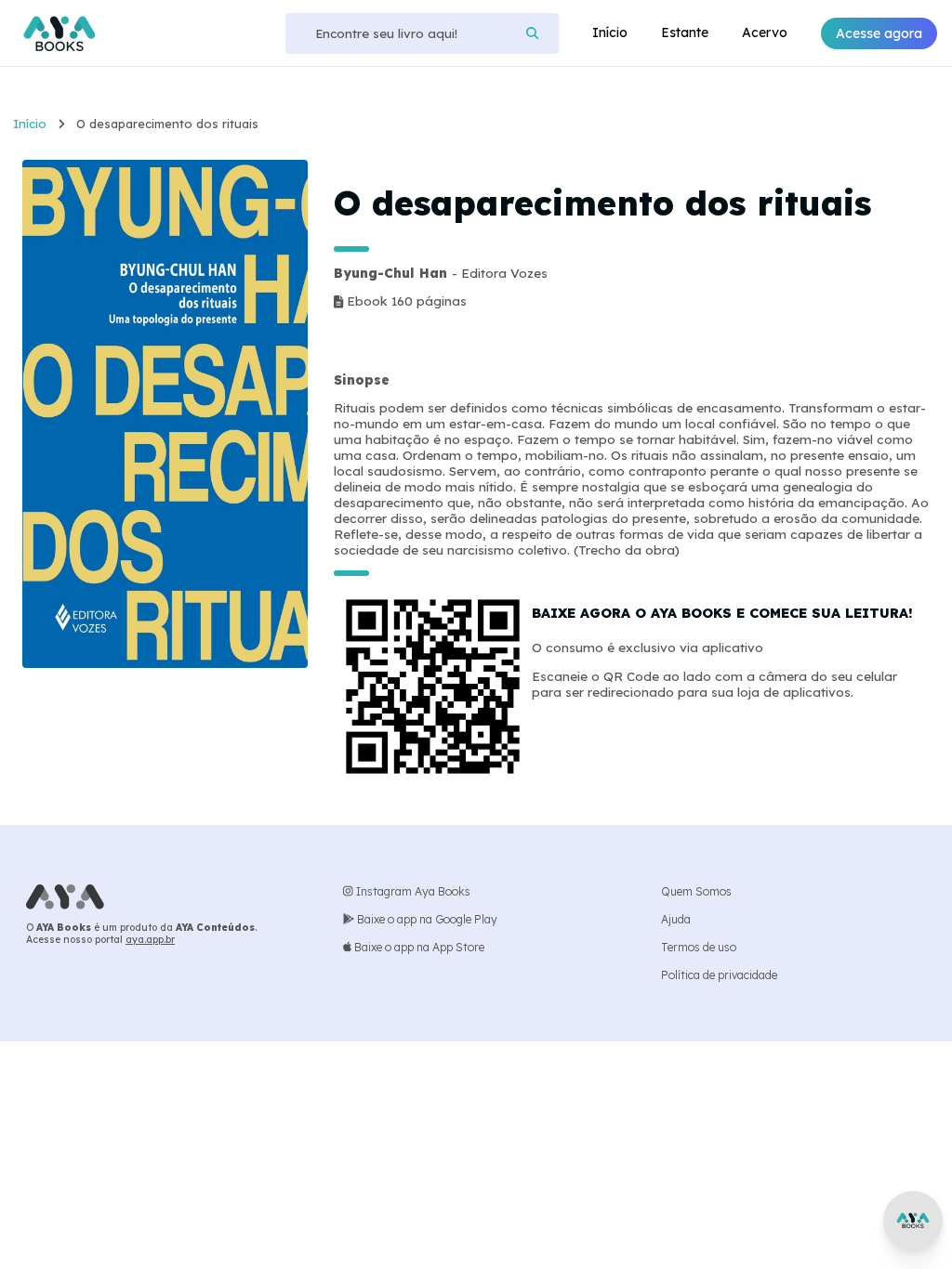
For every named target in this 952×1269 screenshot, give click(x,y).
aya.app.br (150, 940)
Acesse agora (879, 33)
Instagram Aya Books (411, 891)
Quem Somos (696, 891)
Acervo (764, 32)
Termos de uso (698, 947)
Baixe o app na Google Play (425, 919)
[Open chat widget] (913, 1220)
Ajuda (676, 919)
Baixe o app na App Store (417, 947)
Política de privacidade (719, 975)
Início (610, 32)
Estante (684, 32)
